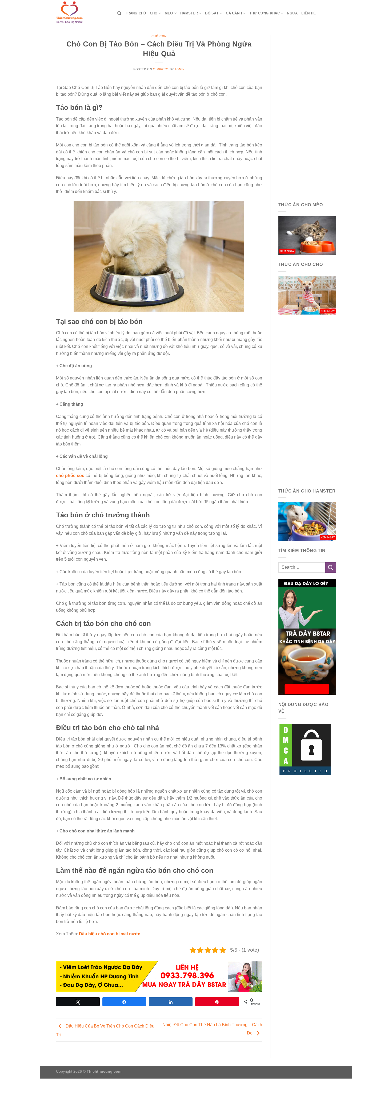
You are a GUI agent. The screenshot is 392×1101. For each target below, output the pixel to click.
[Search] (119, 13)
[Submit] (330, 567)
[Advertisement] (307, 115)
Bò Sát (212, 13)
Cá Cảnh (234, 13)
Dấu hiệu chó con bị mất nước (109, 934)
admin (180, 69)
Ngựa (292, 13)
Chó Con (159, 36)
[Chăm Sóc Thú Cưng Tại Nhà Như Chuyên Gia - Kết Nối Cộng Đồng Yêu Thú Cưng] (82, 13)
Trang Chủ (135, 13)
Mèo (169, 13)
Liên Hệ (308, 13)
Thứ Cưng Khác (264, 13)
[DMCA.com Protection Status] (305, 749)
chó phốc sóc (70, 475)
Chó (154, 13)
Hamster (189, 13)
